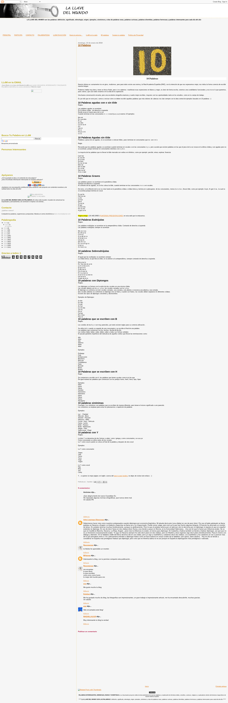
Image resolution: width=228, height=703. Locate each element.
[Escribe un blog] (99, 482)
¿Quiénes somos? (8, 210)
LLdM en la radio (91, 35)
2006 (5, 247)
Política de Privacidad (135, 35)
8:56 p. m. (86, 624)
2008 (5, 245)
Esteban (86, 594)
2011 (5, 239)
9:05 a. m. (86, 591)
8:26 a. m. (86, 603)
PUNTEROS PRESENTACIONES (111, 216)
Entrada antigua (221, 686)
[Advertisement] (114, 26)
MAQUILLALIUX (89, 616)
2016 (5, 232)
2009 (5, 243)
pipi (84, 606)
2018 (5, 228)
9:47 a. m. (86, 563)
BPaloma (86, 555)
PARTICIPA (18, 35)
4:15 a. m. (86, 613)
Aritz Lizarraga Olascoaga (93, 520)
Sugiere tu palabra (118, 35)
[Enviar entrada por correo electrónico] (94, 481)
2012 (5, 237)
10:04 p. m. (86, 516)
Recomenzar (88, 545)
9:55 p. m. (86, 580)
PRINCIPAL (7, 35)
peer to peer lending (121, 476)
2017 (5, 230)
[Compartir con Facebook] (104, 482)
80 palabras (105, 35)
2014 (5, 234)
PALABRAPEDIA (44, 35)
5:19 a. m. (86, 552)
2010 (5, 241)
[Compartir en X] (101, 482)
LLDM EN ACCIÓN (59, 35)
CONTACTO (30, 35)
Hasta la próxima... (76, 35)
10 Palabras (84, 45)
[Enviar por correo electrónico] (97, 482)
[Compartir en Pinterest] (106, 482)
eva (84, 584)
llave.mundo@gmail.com (62, 214)
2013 (5, 236)
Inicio (147, 686)
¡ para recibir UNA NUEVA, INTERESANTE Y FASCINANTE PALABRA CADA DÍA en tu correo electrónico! (34, 86)
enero (7, 224)
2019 (5, 223)
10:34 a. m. (86, 542)
